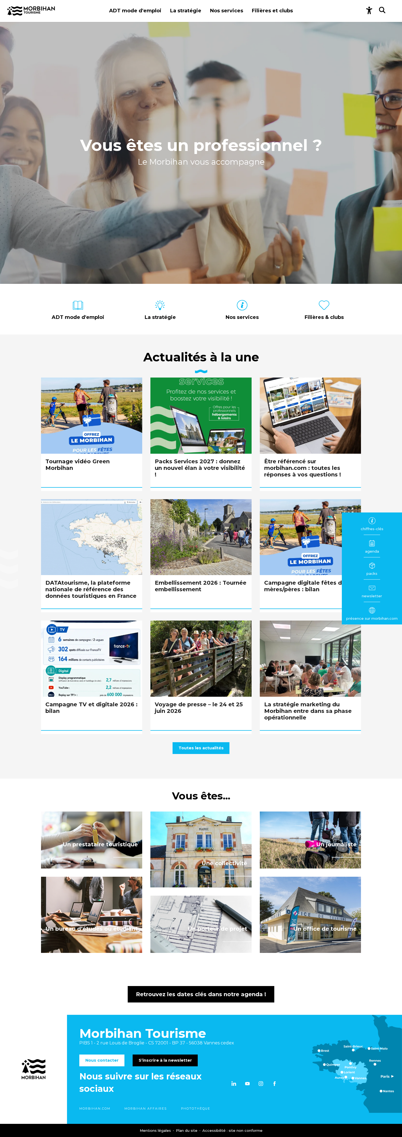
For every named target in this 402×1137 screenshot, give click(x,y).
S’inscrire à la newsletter (165, 1060)
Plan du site (187, 1130)
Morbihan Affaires (145, 1108)
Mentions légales (156, 1130)
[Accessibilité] (369, 11)
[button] (135, 11)
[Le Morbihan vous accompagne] (31, 11)
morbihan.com (94, 1108)
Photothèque (195, 1108)
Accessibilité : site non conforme (232, 1130)
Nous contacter (102, 1060)
